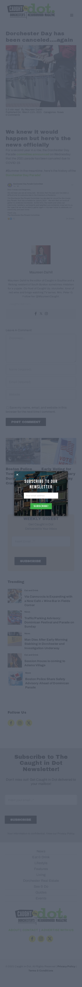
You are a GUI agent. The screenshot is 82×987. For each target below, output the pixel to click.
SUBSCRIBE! (41, 506)
